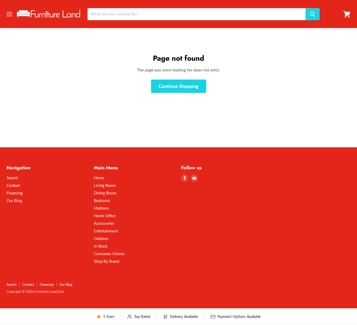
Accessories (104, 223)
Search (12, 177)
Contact (13, 185)
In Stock (101, 246)
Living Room (105, 185)
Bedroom (102, 200)
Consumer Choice (109, 253)
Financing (15, 192)
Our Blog (14, 200)
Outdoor (101, 238)
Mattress (101, 208)
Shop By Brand (106, 261)
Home (99, 177)
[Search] (313, 14)
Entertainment (106, 230)
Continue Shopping (179, 86)
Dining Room (105, 192)
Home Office (105, 215)
